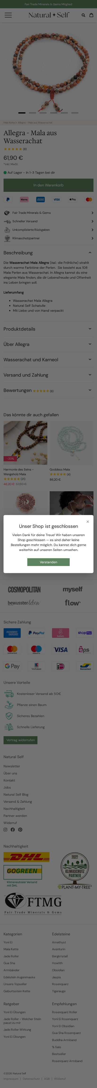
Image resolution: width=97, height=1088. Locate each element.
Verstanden (48, 562)
